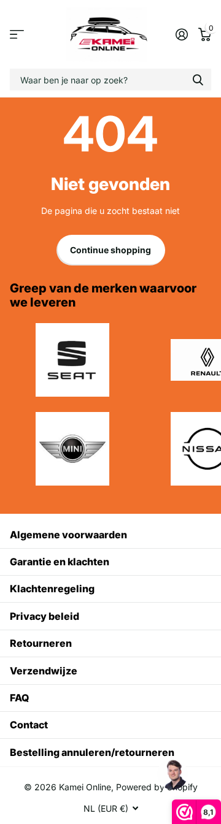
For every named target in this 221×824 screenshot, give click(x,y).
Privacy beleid (44, 616)
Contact (29, 725)
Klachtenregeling (52, 588)
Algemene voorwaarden (68, 534)
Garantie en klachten (59, 561)
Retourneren (41, 643)
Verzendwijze (43, 671)
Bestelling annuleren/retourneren (92, 752)
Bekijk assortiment (17, 34)
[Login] (181, 34)
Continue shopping (110, 250)
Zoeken (197, 79)
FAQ (19, 698)
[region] (171, 774)
